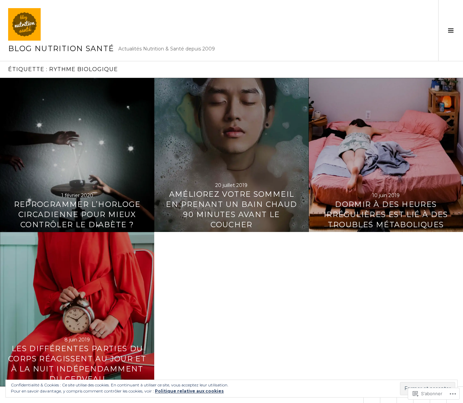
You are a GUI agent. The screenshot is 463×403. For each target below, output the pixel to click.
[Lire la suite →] (77, 155)
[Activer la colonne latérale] (450, 30)
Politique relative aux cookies (189, 391)
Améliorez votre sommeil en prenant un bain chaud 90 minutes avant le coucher (231, 209)
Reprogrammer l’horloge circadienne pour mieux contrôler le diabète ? (77, 214)
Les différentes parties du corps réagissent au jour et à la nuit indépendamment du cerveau (77, 364)
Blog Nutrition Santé (61, 48)
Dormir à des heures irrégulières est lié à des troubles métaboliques (386, 214)
